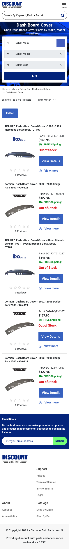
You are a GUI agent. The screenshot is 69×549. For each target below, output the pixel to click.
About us (7, 509)
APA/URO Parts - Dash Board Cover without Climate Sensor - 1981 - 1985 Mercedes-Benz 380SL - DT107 (34, 244)
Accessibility (9, 516)
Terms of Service (46, 482)
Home (5, 89)
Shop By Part (43, 516)
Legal (39, 495)
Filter (10, 113)
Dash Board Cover (14, 92)
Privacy (40, 475)
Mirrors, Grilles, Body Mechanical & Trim (31, 89)
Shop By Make (44, 509)
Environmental (45, 488)
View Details (51, 161)
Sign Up (59, 440)
